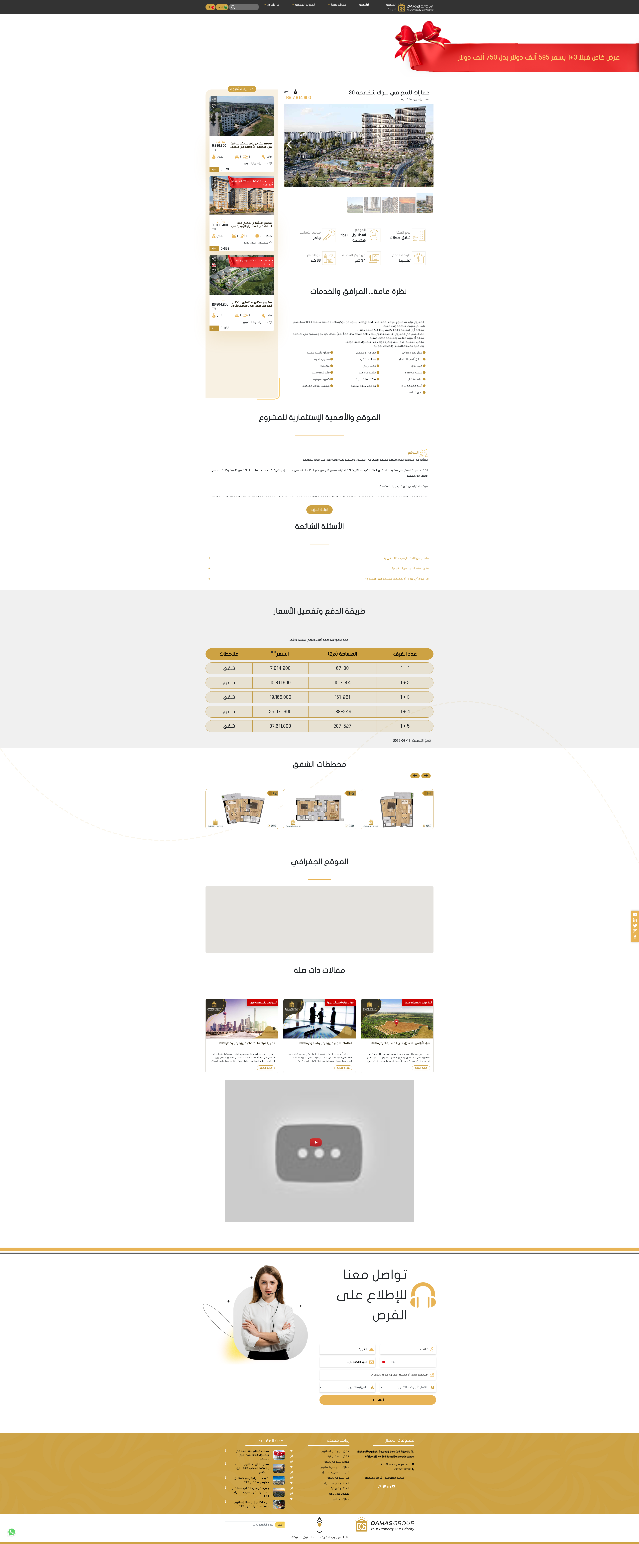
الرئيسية (364, 4)
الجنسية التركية (391, 7)
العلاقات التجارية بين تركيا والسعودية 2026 (326, 1043)
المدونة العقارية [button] (305, 4)
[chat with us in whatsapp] (12, 1532)
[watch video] (319, 1150)
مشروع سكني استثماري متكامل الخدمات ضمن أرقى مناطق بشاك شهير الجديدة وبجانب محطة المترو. (251, 304)
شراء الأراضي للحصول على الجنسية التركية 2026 (400, 1043)
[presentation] (427, 145)
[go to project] (214, 169)
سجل (280, 1524)
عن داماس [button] (273, 4)
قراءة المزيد (319, 510)
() (272, 652)
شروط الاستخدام (373, 1477)
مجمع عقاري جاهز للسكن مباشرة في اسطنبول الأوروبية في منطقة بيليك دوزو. (251, 145)
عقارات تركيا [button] (338, 4)
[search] (233, 7)
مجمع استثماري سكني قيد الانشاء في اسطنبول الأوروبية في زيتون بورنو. (251, 224)
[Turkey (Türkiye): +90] (384, 1362)
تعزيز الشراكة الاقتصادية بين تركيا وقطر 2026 (247, 1043)
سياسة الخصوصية (394, 1477)
